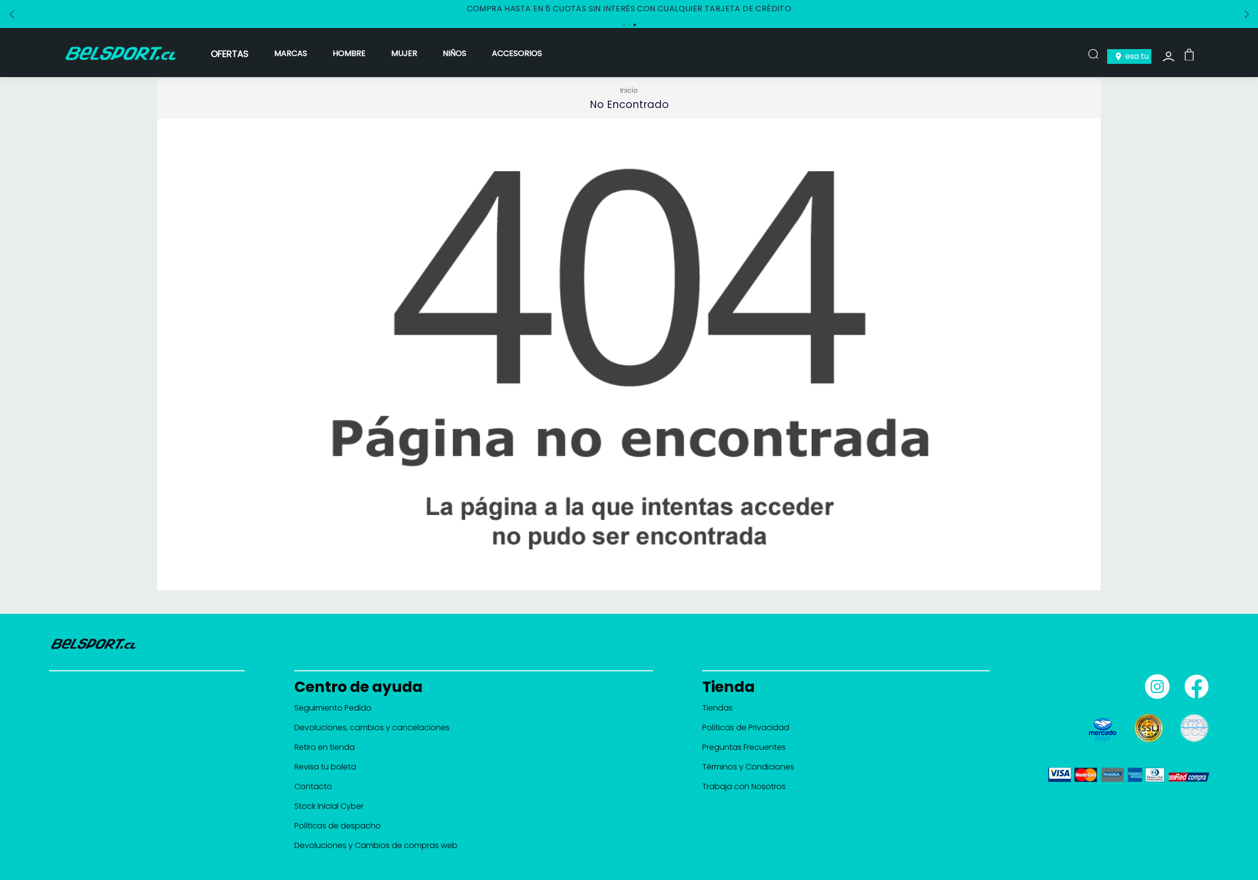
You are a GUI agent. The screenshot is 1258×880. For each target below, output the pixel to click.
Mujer (404, 53)
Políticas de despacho (337, 825)
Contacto (313, 786)
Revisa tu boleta (325, 766)
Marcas (290, 53)
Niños (454, 53)
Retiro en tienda (324, 747)
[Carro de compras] (1189, 54)
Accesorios (517, 53)
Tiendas (717, 708)
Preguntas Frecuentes (744, 747)
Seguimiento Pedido (333, 708)
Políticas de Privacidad (745, 727)
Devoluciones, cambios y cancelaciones (372, 727)
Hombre (349, 53)
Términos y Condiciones (748, 766)
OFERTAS (230, 54)
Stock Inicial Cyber (329, 806)
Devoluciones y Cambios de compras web (375, 845)
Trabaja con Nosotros (744, 786)
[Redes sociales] (1155, 682)
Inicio (629, 90)
